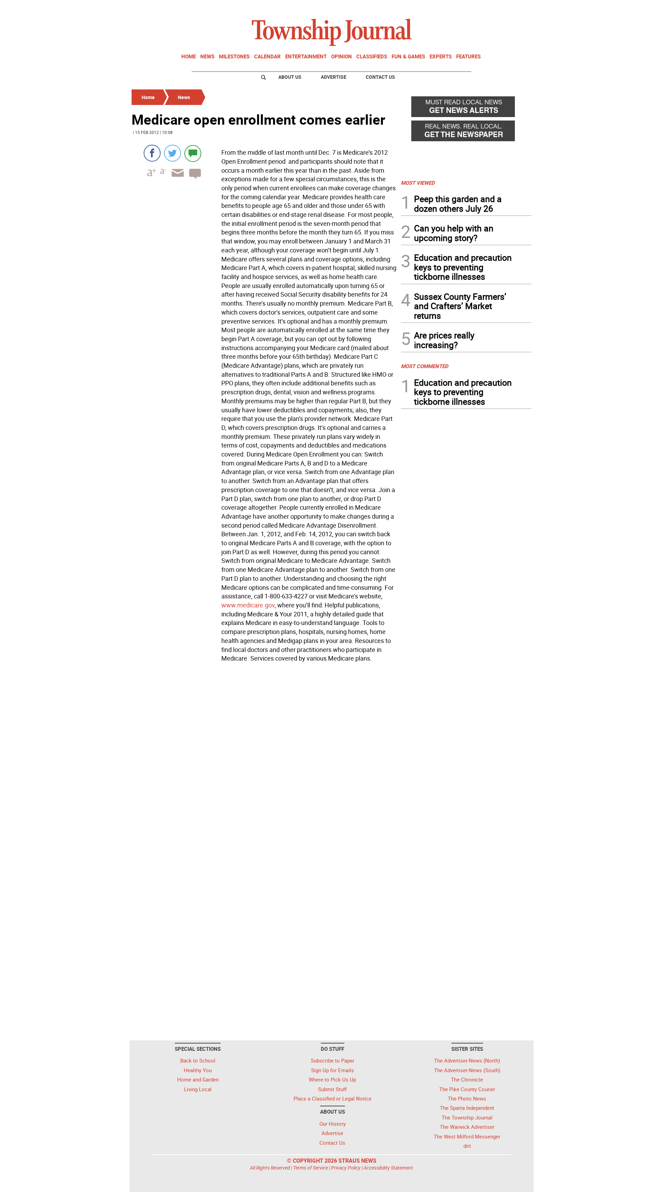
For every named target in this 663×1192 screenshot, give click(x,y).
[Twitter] (172, 153)
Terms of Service (310, 1167)
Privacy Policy (346, 1167)
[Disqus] (264, 759)
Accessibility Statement (388, 1167)
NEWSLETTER (476, 8)
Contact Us (380, 77)
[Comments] (192, 153)
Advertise (333, 77)
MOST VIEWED (418, 182)
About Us (289, 77)
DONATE (514, 8)
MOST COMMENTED (424, 366)
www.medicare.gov (248, 605)
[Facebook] (152, 153)
